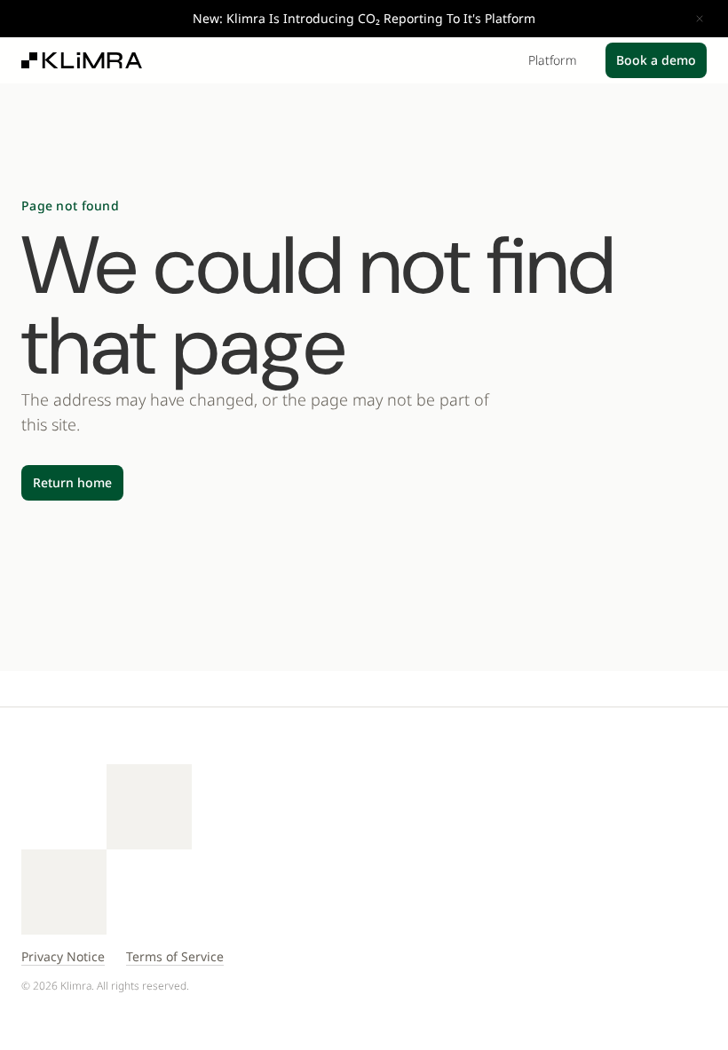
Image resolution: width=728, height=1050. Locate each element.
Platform (552, 60)
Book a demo (656, 59)
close (699, 19)
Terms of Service (175, 956)
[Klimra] (81, 60)
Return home (72, 482)
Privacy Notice (63, 956)
